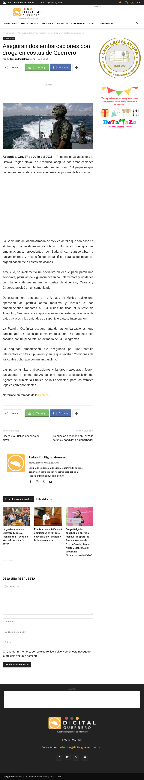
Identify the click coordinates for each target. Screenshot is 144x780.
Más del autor (44, 499)
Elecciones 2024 (29, 23)
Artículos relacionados (18, 499)
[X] (132, 2)
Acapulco (62, 23)
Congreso (104, 23)
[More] (76, 67)
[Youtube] (138, 2)
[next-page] (11, 563)
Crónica (43, 395)
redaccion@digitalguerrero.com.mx (80, 747)
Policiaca (47, 23)
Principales (11, 23)
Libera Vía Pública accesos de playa (21, 438)
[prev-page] (5, 563)
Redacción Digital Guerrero (21, 58)
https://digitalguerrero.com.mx (44, 462)
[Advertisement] (97, 13)
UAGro (91, 23)
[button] (136, 23)
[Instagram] (126, 2)
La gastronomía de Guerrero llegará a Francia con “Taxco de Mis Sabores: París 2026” (15, 537)
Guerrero (76, 23)
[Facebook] (120, 2)
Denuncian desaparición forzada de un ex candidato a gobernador (73, 438)
